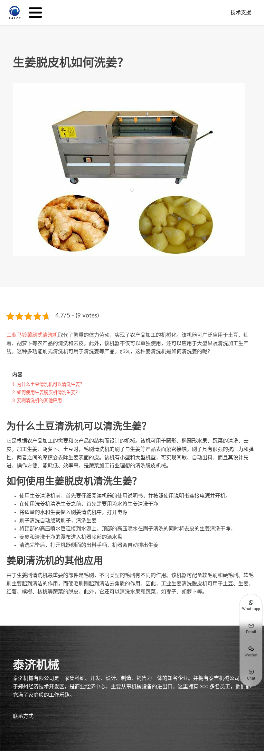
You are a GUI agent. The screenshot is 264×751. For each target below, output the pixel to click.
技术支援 (241, 12)
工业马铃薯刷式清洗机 (32, 335)
